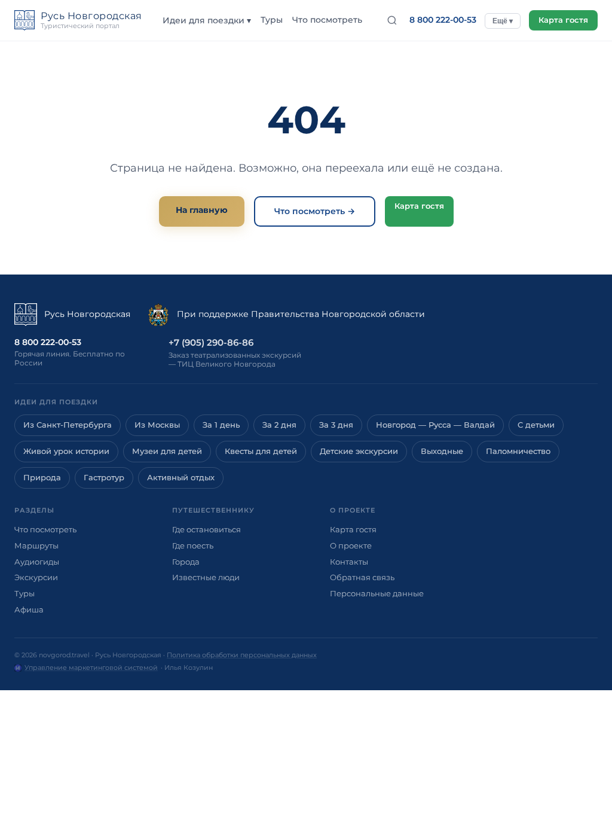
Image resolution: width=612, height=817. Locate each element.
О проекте (351, 545)
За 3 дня (336, 424)
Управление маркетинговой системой (91, 667)
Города (186, 561)
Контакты (349, 561)
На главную (202, 210)
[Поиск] (392, 20)
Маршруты (36, 545)
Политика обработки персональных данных (242, 655)
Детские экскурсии (359, 451)
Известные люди (206, 577)
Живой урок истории (66, 451)
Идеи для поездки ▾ (207, 20)
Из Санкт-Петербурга (67, 424)
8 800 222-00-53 (442, 20)
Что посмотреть (327, 20)
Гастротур (104, 477)
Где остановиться (206, 529)
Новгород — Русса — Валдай (435, 424)
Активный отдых (181, 477)
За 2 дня (279, 424)
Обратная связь (362, 577)
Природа (42, 477)
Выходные (442, 451)
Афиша (29, 609)
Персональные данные (377, 593)
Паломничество (518, 451)
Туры (272, 20)
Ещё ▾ (502, 21)
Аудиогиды (36, 561)
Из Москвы (157, 424)
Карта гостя (563, 20)
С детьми (536, 424)
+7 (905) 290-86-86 (211, 342)
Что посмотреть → (314, 211)
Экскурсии (36, 577)
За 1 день (221, 424)
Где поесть (192, 545)
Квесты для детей (261, 451)
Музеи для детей (167, 451)
